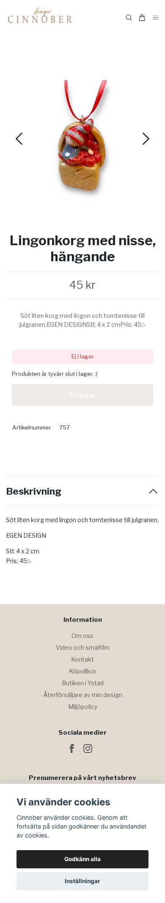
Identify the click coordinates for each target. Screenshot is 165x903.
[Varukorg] (142, 18)
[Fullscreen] (82, 135)
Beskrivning (33, 491)
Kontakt (82, 659)
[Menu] (155, 18)
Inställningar (82, 881)
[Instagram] (87, 748)
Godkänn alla (82, 859)
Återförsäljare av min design (82, 694)
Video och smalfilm (83, 647)
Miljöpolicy (82, 706)
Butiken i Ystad (83, 683)
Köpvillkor (82, 671)
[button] (146, 139)
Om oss (83, 635)
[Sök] (129, 18)
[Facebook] (71, 748)
